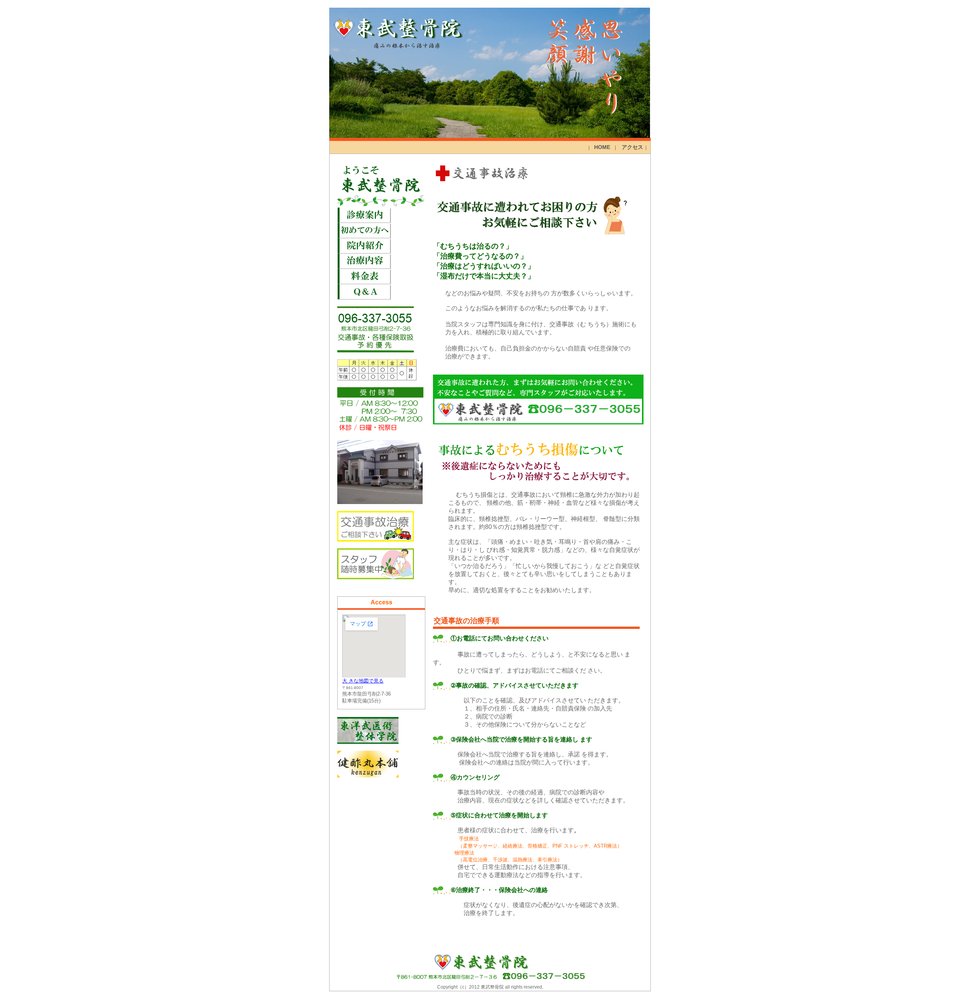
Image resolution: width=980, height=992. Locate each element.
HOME (602, 147)
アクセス (632, 147)
